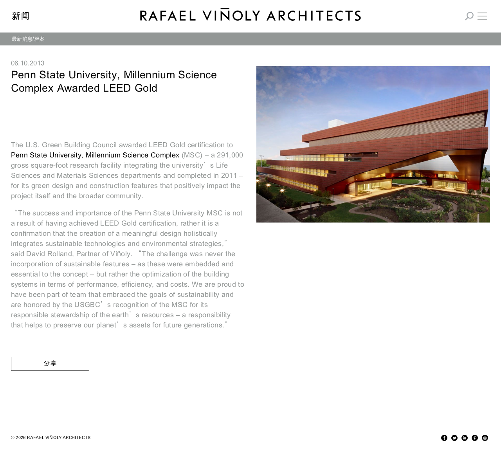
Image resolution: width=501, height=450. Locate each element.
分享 (50, 363)
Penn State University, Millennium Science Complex (96, 155)
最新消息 (22, 38)
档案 (39, 38)
